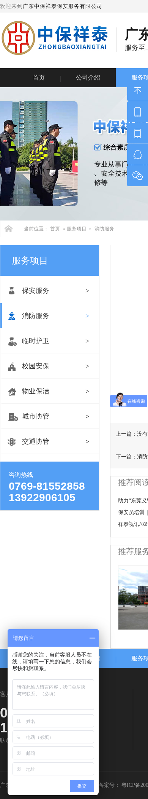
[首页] (8, 229)
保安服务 (35, 290)
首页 (39, 77)
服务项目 (77, 229)
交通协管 (35, 441)
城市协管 (35, 416)
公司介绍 (88, 77)
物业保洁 (35, 391)
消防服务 (104, 229)
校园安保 (35, 366)
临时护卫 (35, 341)
